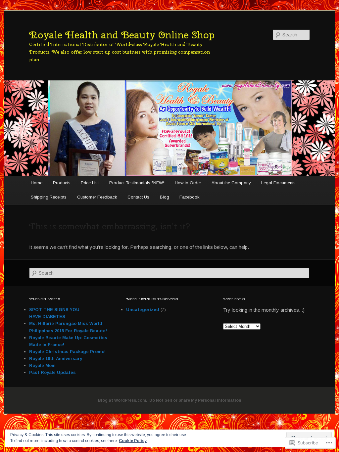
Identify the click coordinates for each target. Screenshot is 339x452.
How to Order (188, 182)
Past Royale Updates (52, 372)
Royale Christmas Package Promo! (67, 351)
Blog (164, 197)
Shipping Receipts (49, 197)
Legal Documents (278, 182)
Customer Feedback (97, 197)
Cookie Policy (133, 440)
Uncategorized (142, 309)
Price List (90, 182)
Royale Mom (42, 365)
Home (36, 182)
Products (62, 182)
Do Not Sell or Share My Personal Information (195, 400)
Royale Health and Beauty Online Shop (122, 34)
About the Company (231, 182)
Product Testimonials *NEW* (137, 182)
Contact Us (138, 197)
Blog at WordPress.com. (122, 400)
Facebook (189, 197)
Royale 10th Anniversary (55, 358)
